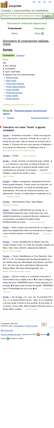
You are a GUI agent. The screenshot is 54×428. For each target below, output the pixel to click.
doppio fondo (12, 77)
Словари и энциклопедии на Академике (25, 10)
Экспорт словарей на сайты (11, 334)
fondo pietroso (12, 98)
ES (44, 2)
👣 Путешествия (7, 330)
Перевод (20, 55)
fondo (6, 135)
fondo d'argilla (12, 89)
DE (39, 2)
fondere (10, 118)
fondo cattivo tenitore (15, 86)
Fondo (6, 156)
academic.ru (11, 4)
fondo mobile (12, 95)
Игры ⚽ (39, 33)
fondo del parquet (14, 92)
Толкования (14, 28)
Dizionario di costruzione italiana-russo (27, 23)
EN (34, 2)
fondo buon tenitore (15, 83)
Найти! (47, 16)
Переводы (39, 28)
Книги (15, 33)
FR (50, 2)
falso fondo (11, 80)
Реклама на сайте (31, 326)
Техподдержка (18, 326)
